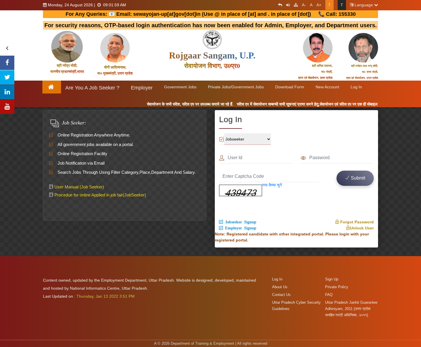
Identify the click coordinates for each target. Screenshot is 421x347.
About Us (280, 287)
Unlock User (362, 228)
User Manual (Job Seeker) (78, 186)
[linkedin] (7, 92)
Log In (277, 279)
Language (363, 5)
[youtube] (7, 107)
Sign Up (331, 279)
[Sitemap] (294, 5)
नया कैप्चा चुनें (272, 185)
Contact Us (281, 295)
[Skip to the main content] (278, 5)
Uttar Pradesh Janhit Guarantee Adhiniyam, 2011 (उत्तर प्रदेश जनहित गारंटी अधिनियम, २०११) (351, 308)
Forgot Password (356, 222)
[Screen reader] (286, 5)
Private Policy (336, 287)
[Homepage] (52, 87)
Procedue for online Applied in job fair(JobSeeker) (99, 194)
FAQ (329, 295)
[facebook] (7, 63)
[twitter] (7, 77)
